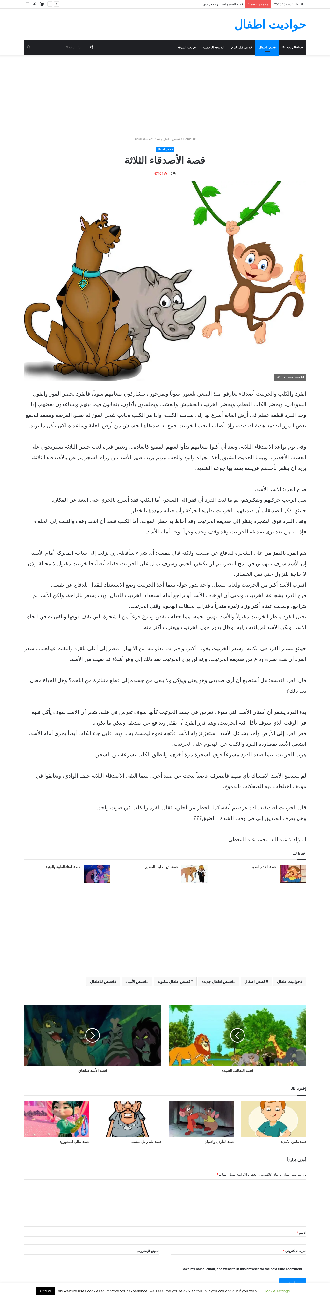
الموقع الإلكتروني (148, 1251)
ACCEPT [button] (45, 1291)
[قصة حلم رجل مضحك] (128, 1119)
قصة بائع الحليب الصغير (161, 866)
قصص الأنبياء (135, 981)
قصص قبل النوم (241, 47)
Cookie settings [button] (277, 1291)
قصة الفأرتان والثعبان (219, 1141)
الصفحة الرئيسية (213, 47)
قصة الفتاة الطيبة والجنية (63, 866)
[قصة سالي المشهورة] (56, 1119)
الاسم (301, 1233)
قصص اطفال (267, 47)
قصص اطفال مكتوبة (174, 981)
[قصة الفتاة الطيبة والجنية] (97, 874)
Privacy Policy (292, 47)
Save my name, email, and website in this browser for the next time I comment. (241, 1269)
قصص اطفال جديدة (217, 981)
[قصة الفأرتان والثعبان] (201, 1119)
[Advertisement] (165, 95)
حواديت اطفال (288, 981)
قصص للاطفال (102, 981)
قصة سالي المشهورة (74, 1141)
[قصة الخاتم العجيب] (293, 874)
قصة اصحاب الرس (230, 4)
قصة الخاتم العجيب (263, 866)
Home (188, 139)
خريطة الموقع (187, 47)
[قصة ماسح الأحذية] (273, 1119)
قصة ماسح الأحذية (293, 1141)
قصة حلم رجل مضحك (146, 1141)
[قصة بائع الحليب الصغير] (194, 874)
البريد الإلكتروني (294, 1251)
